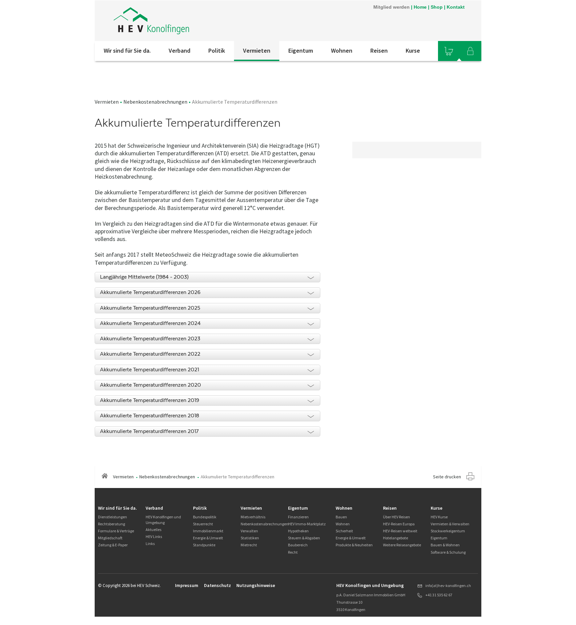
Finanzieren (298, 516)
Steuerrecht (203, 523)
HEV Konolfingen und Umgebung (163, 519)
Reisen (379, 50)
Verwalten (249, 530)
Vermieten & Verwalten (450, 523)
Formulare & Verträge (116, 530)
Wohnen (341, 50)
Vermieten (256, 50)
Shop (437, 7)
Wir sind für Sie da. (127, 50)
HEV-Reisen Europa (399, 523)
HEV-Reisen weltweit (400, 530)
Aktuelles (153, 529)
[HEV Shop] (448, 51)
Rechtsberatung (111, 523)
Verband (179, 50)
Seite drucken (447, 477)
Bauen (341, 516)
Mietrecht (249, 544)
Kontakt (456, 7)
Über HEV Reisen (396, 516)
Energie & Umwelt (208, 537)
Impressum (186, 585)
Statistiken (250, 537)
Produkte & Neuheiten (354, 544)
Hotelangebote (395, 537)
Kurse (413, 50)
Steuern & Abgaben (304, 537)
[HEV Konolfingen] (184, 20)
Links (150, 543)
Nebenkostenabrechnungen (155, 101)
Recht (293, 552)
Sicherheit (344, 530)
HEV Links (154, 536)
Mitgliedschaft (110, 537)
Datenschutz (217, 585)
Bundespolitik (204, 516)
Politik (216, 50)
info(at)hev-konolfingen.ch (448, 585)
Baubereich (298, 544)
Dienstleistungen (112, 516)
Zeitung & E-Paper (113, 544)
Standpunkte (204, 544)
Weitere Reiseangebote (402, 544)
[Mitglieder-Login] (470, 51)
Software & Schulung (448, 552)
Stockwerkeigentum (448, 530)
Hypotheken (298, 530)
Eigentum (300, 50)
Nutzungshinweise (255, 585)
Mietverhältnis (253, 516)
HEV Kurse (439, 516)
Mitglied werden (391, 7)
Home (420, 7)
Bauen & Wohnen (445, 544)
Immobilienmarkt (208, 530)
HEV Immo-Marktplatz (307, 523)
